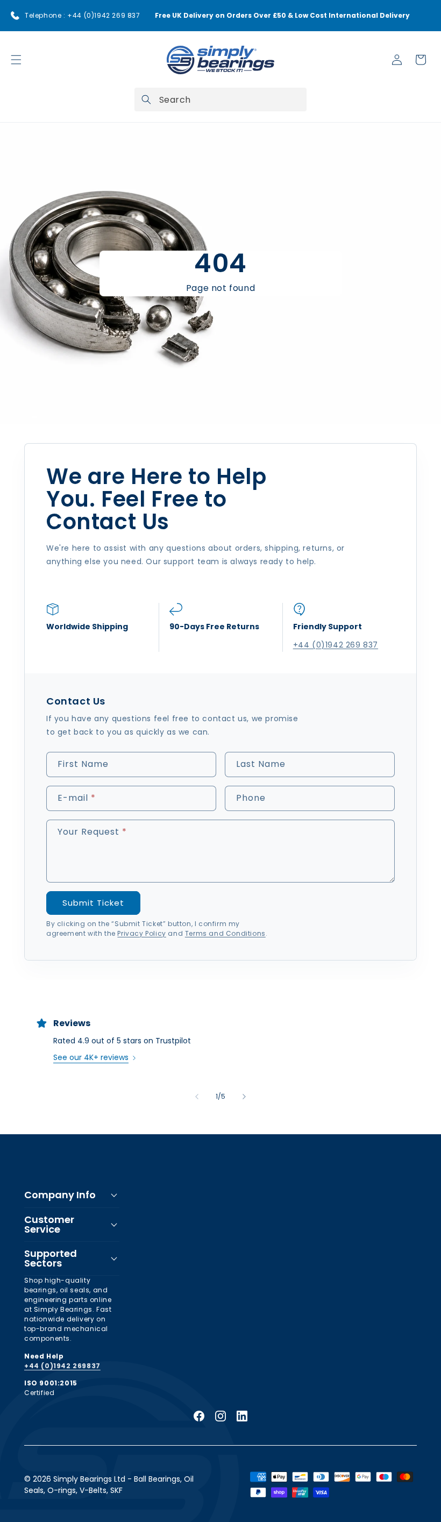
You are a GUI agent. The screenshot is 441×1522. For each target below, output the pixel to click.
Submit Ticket (93, 902)
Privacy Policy (141, 933)
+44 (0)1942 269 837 (335, 644)
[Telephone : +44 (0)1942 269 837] (15, 15)
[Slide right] (244, 1096)
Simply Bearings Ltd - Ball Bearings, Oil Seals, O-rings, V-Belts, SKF (109, 1485)
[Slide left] (197, 1096)
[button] (16, 60)
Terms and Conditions (225, 933)
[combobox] (220, 99)
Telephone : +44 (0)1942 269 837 (82, 15)
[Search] (146, 99)
